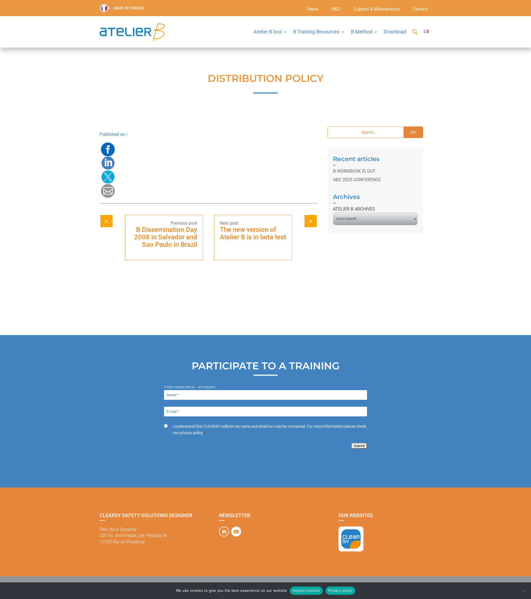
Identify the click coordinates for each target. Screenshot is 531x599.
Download (395, 32)
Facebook (108, 149)
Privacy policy (340, 590)
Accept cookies (306, 590)
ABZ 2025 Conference (357, 179)
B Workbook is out (354, 171)
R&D (336, 9)
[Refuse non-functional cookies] (524, 590)
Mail (108, 190)
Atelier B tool (268, 32)
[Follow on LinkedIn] (224, 531)
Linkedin (108, 163)
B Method (361, 32)
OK (413, 132)
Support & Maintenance (376, 9)
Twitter (108, 177)
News (313, 9)
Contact (420, 9)
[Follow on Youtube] (236, 531)
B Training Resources (316, 32)
